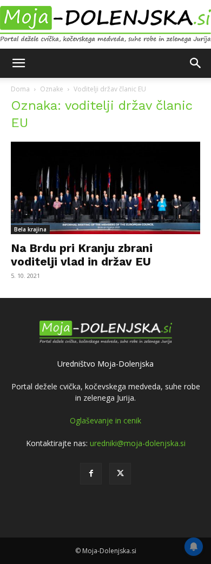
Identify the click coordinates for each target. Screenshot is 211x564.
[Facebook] (91, 474)
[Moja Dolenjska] (105, 25)
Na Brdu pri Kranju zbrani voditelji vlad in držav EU (82, 254)
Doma (20, 89)
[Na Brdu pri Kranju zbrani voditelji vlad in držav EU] (105, 188)
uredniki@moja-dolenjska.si (138, 443)
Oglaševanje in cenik (105, 420)
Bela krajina (30, 229)
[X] (120, 474)
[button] (18, 63)
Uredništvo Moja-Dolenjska (105, 364)
